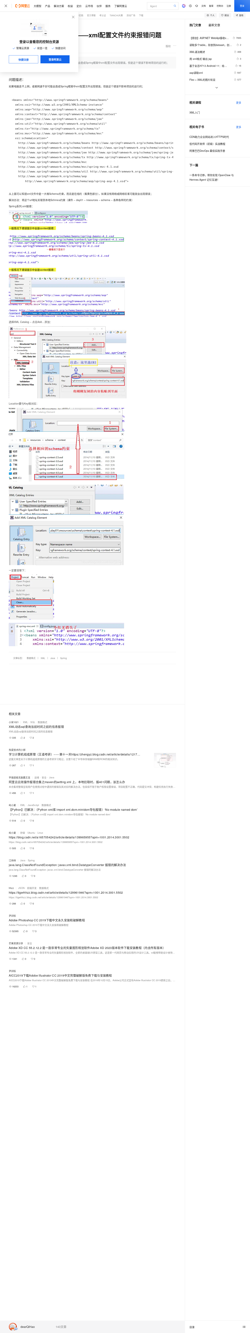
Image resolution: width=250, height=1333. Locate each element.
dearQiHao (27, 1327)
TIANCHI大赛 (116, 15)
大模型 (37, 6)
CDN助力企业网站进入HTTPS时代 (209, 137)
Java (52, 658)
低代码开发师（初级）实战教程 (207, 144)
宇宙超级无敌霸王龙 (19, 777)
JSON (21, 888)
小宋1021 (14, 722)
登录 (242, 5)
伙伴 (99, 6)
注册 (229, 5)
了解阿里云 (120, 6)
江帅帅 (12, 860)
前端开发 (32, 888)
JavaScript (33, 805)
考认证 (102, 15)
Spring (63, 658)
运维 (36, 777)
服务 (108, 6)
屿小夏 (12, 805)
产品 (47, 6)
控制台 (220, 5)
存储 (22, 832)
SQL (32, 722)
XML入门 (194, 112)
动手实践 (78, 15)
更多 (238, 102)
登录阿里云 (55, 59)
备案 (211, 5)
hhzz (11, 888)
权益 (70, 6)
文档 (203, 5)
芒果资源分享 (16, 943)
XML (43, 658)
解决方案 (59, 6)
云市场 (89, 6)
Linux (40, 832)
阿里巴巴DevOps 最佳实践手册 (207, 150)
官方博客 (91, 15)
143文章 (61, 1327)
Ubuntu (31, 832)
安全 (44, 777)
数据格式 (31, 658)
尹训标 (12, 915)
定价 (79, 6)
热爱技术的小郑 (17, 749)
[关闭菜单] (6, 6)
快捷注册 (23, 59)
